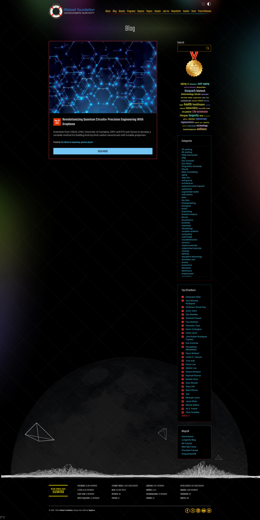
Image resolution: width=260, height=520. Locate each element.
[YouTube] (204, 510)
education (186, 268)
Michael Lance (193, 397)
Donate (158, 11)
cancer (190, 98)
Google (181, 105)
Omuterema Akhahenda (191, 348)
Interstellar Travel (204, 109)
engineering (76, 142)
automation (187, 194)
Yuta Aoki (190, 360)
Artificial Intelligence (190, 87)
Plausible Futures (190, 450)
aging (184, 84)
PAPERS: (115, 498)
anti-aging (203, 84)
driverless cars (188, 259)
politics (185, 119)
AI (188, 84)
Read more (103, 151)
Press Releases (204, 11)
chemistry (186, 225)
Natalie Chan (192, 379)
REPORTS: (115, 494)
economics (187, 265)
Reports (140, 11)
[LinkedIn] (198, 510)
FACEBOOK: (81, 486)
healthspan (199, 104)
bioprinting (187, 211)
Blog (115, 11)
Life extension (200, 112)
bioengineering (189, 203)
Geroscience (187, 436)
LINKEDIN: (149, 486)
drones (185, 262)
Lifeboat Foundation (66, 510)
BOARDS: (183, 490)
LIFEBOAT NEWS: (117, 486)
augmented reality (190, 192)
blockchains (187, 220)
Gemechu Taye (193, 325)
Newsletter (176, 11)
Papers (149, 11)
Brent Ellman (192, 390)
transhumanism (189, 129)
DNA (184, 158)
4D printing (187, 152)
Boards (122, 11)
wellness (202, 129)
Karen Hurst (191, 333)
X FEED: (80, 490)
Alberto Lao (191, 368)
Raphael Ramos (193, 375)
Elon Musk (187, 163)
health (188, 105)
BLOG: (114, 490)
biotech (200, 91)
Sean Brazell (192, 383)
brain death (184, 98)
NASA (201, 116)
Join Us (166, 11)
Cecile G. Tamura (194, 357)
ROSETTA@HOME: (83, 498)
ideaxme (182, 109)
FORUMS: (149, 498)
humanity (207, 105)
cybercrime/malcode (191, 248)
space (184, 126)
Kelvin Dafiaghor (194, 329)
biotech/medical (189, 214)
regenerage (201, 119)
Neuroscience (207, 116)
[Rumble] (209, 510)
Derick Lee (191, 364)
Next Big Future (189, 447)
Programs (131, 11)
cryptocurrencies (189, 245)
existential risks (186, 101)
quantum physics (87, 142)
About (107, 11)
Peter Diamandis (189, 155)
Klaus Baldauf (192, 353)
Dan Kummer (192, 343)
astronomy (187, 189)
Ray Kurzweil (188, 160)
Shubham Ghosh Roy (196, 307)
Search (207, 48)
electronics (187, 270)
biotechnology (187, 94)
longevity (194, 115)
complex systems (190, 231)
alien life (186, 177)
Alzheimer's (193, 84)
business (186, 222)
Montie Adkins (192, 405)
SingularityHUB (189, 454)
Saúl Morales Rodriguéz (192, 302)
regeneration (187, 122)
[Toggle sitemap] (203, 4)
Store (193, 11)
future (200, 100)
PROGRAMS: (184, 494)
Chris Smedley (192, 412)
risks (201, 122)
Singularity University (192, 166)
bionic (184, 208)
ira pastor (187, 111)
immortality (192, 108)
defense (185, 254)
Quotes (186, 11)
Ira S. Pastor (191, 408)
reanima (191, 119)
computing (187, 234)
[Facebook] (187, 510)
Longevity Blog (189, 440)
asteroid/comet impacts (193, 186)
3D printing (187, 149)
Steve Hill (190, 386)
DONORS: (149, 490)
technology (202, 125)
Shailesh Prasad (193, 318)
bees (184, 197)
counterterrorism (189, 239)
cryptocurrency (197, 98)
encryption (187, 276)
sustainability (191, 126)
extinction (194, 101)
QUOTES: (183, 498)
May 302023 (57, 122)
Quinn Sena (191, 311)
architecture (187, 183)
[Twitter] (193, 510)
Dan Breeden (192, 314)
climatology (187, 228)
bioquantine (201, 87)
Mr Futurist (187, 443)
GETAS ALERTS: (185, 486)
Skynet (185, 169)
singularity (206, 123)
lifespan (184, 115)
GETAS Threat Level (58, 491)
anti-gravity (187, 180)
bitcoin (197, 94)
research (196, 123)
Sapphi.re (92, 510)
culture (203, 98)
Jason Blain (191, 401)
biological (186, 206)
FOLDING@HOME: (152, 494)
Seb (187, 394)
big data (185, 200)
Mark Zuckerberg (190, 172)
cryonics (186, 242)
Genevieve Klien (193, 297)
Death (207, 98)
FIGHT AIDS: (81, 494)
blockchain (205, 94)
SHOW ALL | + (186, 416)
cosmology (187, 237)
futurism (206, 101)
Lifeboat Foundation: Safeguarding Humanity (72, 11)
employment (188, 273)
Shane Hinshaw (193, 371)
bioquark (190, 91)
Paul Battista (65, 142)
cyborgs (185, 251)
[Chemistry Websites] (194, 65)
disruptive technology (192, 256)
